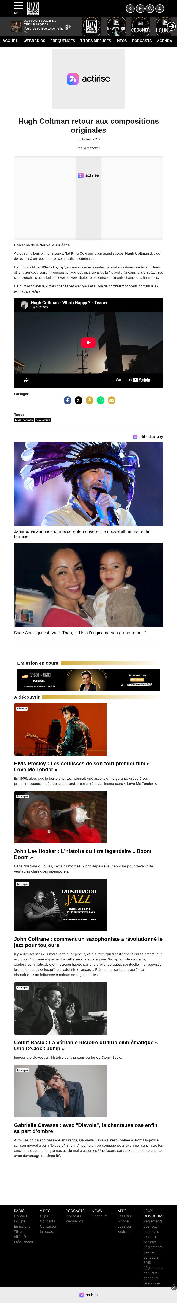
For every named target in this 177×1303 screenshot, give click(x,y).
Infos (121, 41)
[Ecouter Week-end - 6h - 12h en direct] (88, 680)
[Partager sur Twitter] (77, 402)
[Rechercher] (149, 8)
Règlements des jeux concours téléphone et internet (153, 1278)
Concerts (47, 1221)
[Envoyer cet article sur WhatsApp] (99, 402)
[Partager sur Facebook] (66, 402)
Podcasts (142, 41)
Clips (44, 1216)
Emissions (22, 1226)
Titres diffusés (95, 41)
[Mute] (68, 26)
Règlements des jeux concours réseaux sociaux (153, 1231)
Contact (20, 1216)
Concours (99, 1216)
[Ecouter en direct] (140, 8)
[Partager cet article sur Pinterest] (88, 402)
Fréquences (63, 41)
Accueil (10, 41)
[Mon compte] (159, 8)
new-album (43, 420)
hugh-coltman (24, 420)
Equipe (19, 1221)
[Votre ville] (130, 8)
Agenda (164, 41)
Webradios (34, 41)
